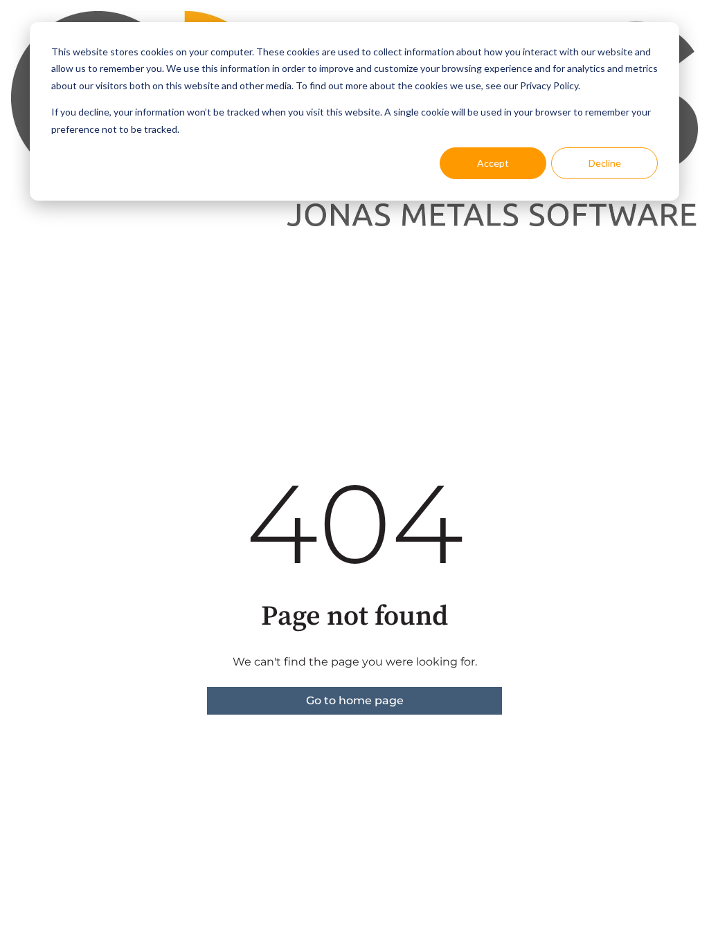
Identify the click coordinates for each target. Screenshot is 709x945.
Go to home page (355, 700)
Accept (493, 163)
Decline (605, 163)
